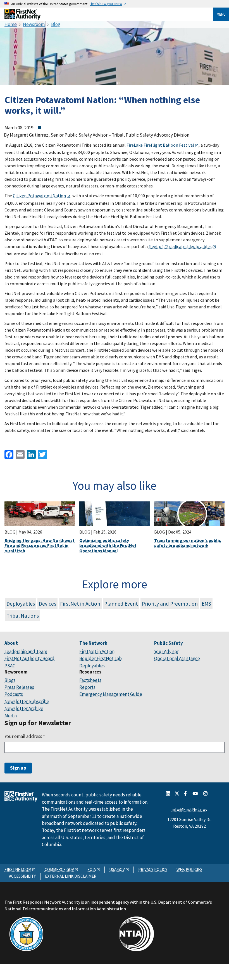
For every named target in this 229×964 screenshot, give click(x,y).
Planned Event (121, 603)
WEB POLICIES (189, 869)
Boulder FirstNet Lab (100, 658)
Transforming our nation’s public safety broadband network (187, 542)
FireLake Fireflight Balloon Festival (160, 145)
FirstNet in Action (80, 603)
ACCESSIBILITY (22, 876)
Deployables (20, 603)
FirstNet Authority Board (29, 658)
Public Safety (168, 643)
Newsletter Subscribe (26, 701)
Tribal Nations (22, 615)
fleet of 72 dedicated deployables (180, 246)
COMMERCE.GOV (59, 869)
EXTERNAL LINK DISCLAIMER (70, 876)
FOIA (91, 869)
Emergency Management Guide (110, 694)
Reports (87, 687)
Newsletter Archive (23, 708)
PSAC (9, 666)
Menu (221, 14)
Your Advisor (166, 651)
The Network (93, 643)
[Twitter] (42, 454)
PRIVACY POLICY (152, 869)
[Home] (22, 17)
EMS (206, 603)
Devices (47, 603)
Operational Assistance (177, 658)
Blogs (10, 680)
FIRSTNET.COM (17, 869)
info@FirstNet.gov (189, 809)
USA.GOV (117, 869)
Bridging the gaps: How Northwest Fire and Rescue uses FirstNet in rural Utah (39, 545)
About (11, 643)
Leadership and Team (25, 651)
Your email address (24, 736)
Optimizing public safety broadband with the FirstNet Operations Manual (108, 545)
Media (10, 716)
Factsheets (90, 680)
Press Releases (19, 687)
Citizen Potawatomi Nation (39, 195)
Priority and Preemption (170, 603)
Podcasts (13, 694)
